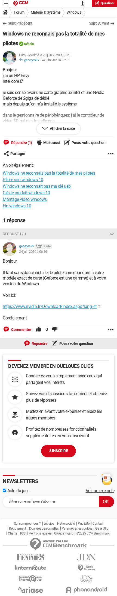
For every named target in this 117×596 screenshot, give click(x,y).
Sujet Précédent (20, 23)
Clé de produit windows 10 (26, 192)
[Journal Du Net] (86, 557)
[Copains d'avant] (31, 578)
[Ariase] (31, 590)
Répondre (39, 343)
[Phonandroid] (86, 589)
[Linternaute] (31, 568)
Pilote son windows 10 (23, 179)
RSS (23, 533)
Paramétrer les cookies (77, 528)
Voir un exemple (100, 490)
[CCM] (20, 3)
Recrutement (17, 528)
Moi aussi (51, 142)
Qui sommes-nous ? (27, 523)
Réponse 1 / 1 (14, 234)
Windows (74, 12)
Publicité (84, 523)
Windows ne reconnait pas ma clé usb (37, 186)
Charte (12, 533)
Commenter (21, 329)
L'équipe (49, 523)
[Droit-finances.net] (86, 568)
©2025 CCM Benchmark (92, 533)
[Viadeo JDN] (86, 579)
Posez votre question (88, 142)
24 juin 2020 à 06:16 (55, 60)
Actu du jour (17, 490)
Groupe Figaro (63, 533)
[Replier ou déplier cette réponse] (111, 234)
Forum (19, 12)
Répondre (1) (21, 142)
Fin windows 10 (17, 206)
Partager (18, 153)
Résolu (29, 44)
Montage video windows (25, 199)
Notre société (66, 523)
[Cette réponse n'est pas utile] (54, 329)
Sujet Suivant (99, 23)
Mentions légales (40, 533)
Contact (98, 523)
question (107, 3)
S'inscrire (58, 450)
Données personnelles (44, 528)
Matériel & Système (45, 12)
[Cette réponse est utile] (38, 329)
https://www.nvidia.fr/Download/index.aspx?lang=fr (50, 306)
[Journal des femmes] (31, 557)
